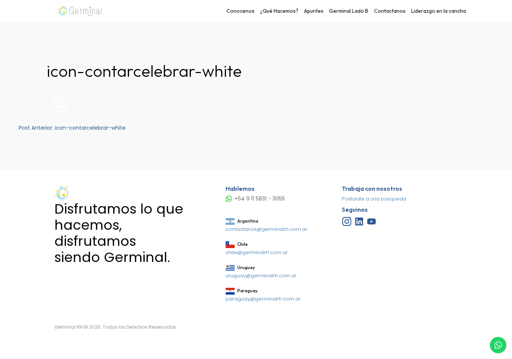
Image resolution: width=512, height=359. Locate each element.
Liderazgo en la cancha (438, 10)
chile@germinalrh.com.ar (257, 252)
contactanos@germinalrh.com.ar (266, 229)
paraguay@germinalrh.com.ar (263, 298)
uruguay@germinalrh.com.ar (261, 275)
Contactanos (390, 10)
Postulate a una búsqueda (374, 198)
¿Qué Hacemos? (279, 10)
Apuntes (313, 10)
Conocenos (240, 10)
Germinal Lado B (348, 10)
